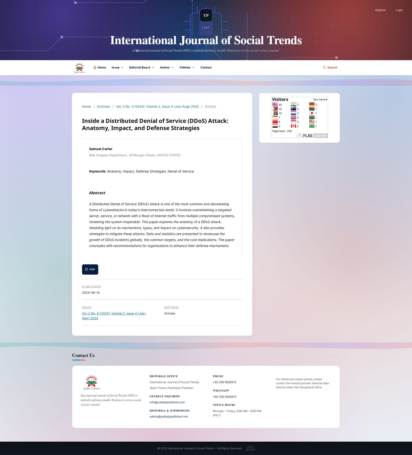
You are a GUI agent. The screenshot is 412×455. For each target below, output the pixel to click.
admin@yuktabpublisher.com (169, 416)
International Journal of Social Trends (206, 39)
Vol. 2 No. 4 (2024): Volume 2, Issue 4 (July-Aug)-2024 (157, 106)
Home (86, 106)
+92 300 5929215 (224, 382)
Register (380, 10)
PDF (92, 269)
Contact (206, 67)
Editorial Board (139, 67)
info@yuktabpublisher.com (167, 402)
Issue (115, 67)
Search (332, 67)
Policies (185, 67)
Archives (103, 106)
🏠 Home (99, 67)
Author (165, 67)
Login (399, 10)
